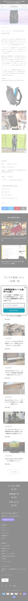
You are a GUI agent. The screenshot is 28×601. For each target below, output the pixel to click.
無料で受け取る (14, 310)
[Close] (25, 287)
